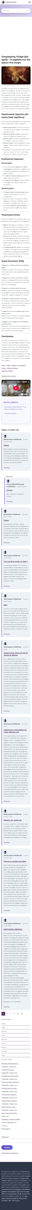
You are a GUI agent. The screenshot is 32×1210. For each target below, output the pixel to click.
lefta (5, 605)
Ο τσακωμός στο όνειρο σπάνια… (11, 1119)
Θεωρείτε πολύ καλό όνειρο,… (10, 1063)
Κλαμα (6, 445)
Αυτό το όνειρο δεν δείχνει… (9, 1113)
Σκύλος (3, 1043)
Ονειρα (9, 490)
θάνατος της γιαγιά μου (13, 820)
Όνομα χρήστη (5, 1129)
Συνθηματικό (5, 1137)
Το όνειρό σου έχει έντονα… (9, 1088)
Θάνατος (4, 1047)
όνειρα (3, 368)
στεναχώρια (21, 365)
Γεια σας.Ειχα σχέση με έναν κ (16, 561)
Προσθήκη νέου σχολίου (8, 376)
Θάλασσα (4, 1039)
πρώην (3, 1023)
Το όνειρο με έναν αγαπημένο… (10, 1082)
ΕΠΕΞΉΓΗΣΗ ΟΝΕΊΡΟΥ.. (13, 929)
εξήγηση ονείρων (12, 368)
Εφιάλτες (4, 1031)
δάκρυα (14, 365)
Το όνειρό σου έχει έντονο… (9, 1101)
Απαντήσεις (9, 476)
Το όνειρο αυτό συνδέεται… (9, 1094)
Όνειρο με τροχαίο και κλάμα (15, 861)
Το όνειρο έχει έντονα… (8, 1070)
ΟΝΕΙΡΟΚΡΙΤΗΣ (10, 2)
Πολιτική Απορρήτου (12, 1198)
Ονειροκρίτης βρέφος (10, 413)
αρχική (18, 1200)
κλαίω (3, 365)
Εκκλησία (4, 1051)
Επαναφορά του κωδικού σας (10, 1153)
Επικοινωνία (23, 1198)
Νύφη (3, 1027)
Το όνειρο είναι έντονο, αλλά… (10, 1076)
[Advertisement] (16, 34)
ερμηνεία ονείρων (7, 371)
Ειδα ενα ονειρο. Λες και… (9, 1107)
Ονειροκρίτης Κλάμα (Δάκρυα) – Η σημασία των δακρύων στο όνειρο (15, 408)
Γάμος (3, 1055)
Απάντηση (7, 467)
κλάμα (8, 365)
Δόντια (3, 1035)
